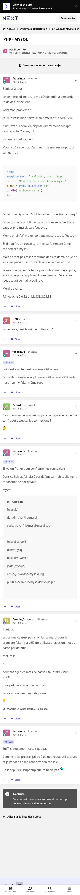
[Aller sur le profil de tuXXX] (6, 320)
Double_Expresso (23, 619)
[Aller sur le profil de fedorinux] (5, 51)
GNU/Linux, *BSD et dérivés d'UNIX (45, 53)
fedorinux (20, 49)
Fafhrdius (18, 405)
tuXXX (16, 319)
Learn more (7, 6)
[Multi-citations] (5, 307)
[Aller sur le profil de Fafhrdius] (6, 406)
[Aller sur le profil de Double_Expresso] (6, 621)
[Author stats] (76, 80)
